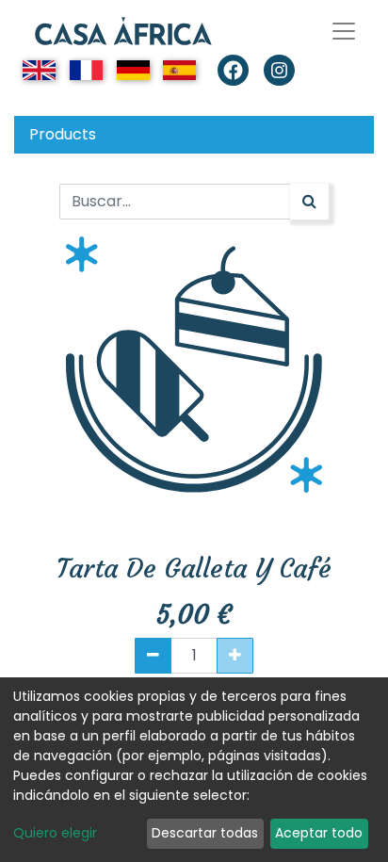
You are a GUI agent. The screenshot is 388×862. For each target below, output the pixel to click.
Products (62, 134)
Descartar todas (205, 832)
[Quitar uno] (153, 656)
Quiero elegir (55, 832)
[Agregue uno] (235, 656)
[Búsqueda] (309, 202)
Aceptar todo (319, 832)
